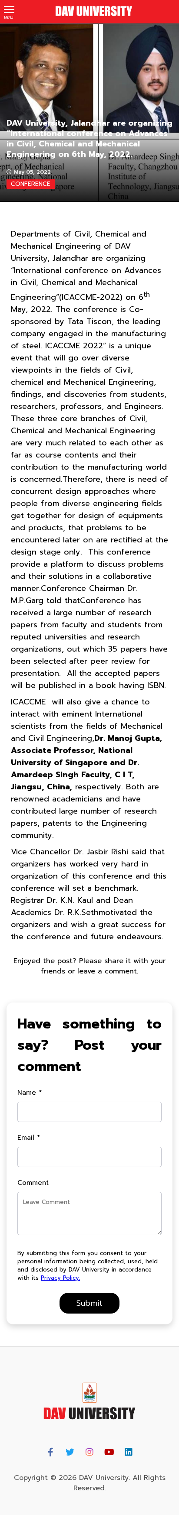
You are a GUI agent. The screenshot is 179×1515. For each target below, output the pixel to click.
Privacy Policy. (60, 1278)
